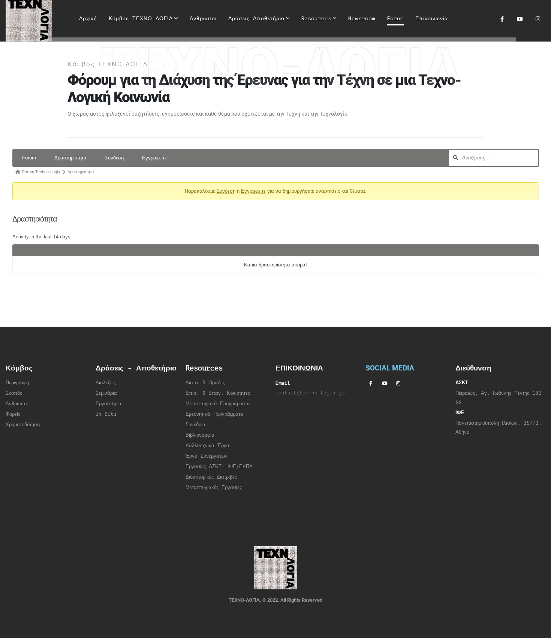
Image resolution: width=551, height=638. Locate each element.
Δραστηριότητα (70, 158)
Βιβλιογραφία (200, 435)
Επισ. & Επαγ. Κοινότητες (218, 393)
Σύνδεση (114, 158)
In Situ (106, 414)
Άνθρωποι (203, 18)
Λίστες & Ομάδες (205, 382)
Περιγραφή (17, 382)
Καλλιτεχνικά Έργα (207, 445)
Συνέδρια (195, 424)
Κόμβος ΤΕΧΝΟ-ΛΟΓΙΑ (141, 18)
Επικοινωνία (431, 18)
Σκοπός (14, 393)
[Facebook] (502, 19)
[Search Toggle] (463, 18)
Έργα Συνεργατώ (205, 456)
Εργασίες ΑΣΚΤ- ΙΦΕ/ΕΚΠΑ (219, 466)
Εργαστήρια (108, 403)
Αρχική (88, 18)
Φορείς (13, 414)
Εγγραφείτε (154, 158)
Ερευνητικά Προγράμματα (214, 414)
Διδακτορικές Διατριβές (211, 477)
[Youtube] (520, 19)
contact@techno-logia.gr (310, 393)
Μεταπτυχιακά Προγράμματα (218, 403)
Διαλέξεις (106, 382)
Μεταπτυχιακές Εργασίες (214, 487)
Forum (395, 18)
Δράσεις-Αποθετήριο (256, 18)
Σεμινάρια (106, 393)
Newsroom (361, 18)
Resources (316, 18)
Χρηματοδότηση (23, 424)
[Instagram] (538, 19)
